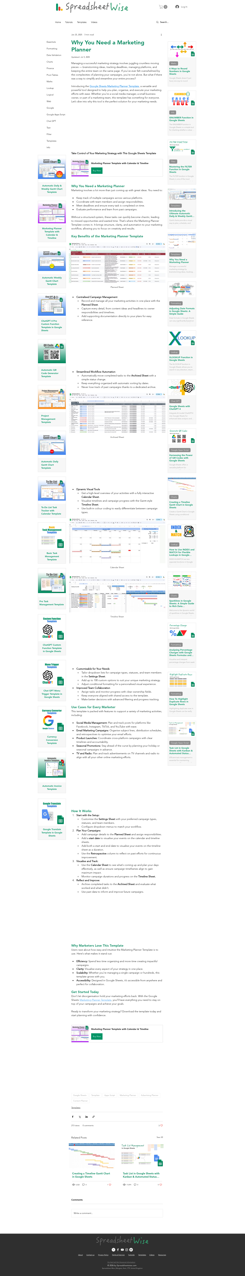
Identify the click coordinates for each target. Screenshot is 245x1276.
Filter (173, 161)
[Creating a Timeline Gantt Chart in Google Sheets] (92, 1155)
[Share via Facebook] (72, 1116)
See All (160, 1137)
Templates (75, 1107)
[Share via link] (93, 1116)
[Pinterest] (131, 1249)
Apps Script (109, 1095)
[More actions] (161, 34)
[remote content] (117, 127)
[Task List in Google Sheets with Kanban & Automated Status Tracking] (142, 1155)
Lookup (174, 352)
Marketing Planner (128, 1095)
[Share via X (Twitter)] (79, 1116)
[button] (117, 168)
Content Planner (80, 1100)
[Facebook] (118, 1249)
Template (95, 1095)
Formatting (176, 303)
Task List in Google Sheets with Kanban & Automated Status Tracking (141, 1175)
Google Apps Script (180, 450)
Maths (173, 63)
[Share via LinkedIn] (86, 1116)
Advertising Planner (149, 1095)
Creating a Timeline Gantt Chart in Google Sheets (91, 1175)
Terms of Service (118, 1255)
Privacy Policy (103, 1255)
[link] (163, 7)
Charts (174, 497)
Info (172, 112)
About (80, 1255)
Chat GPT (175, 401)
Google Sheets (79, 1095)
